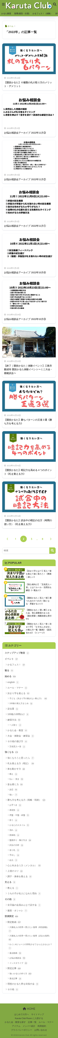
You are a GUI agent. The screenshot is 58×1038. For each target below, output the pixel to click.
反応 (13, 789)
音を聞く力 (15, 784)
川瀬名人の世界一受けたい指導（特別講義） (29, 929)
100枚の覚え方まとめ (20, 703)
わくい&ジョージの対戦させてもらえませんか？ (30, 946)
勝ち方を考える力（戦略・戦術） (26, 800)
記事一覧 (32, 1022)
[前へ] (7, 539)
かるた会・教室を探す (15, 1022)
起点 (13, 860)
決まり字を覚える (18, 693)
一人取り (15, 725)
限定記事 (14, 968)
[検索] (52, 550)
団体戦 (14, 835)
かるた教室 (6, 13)
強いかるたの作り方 (20, 973)
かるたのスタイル (18, 825)
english (12, 682)
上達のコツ (14, 871)
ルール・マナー (16, 687)
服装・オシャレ (16, 910)
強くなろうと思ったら (20, 758)
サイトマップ (37, 1014)
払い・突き (16, 779)
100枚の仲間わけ (17, 714)
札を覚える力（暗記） (20, 763)
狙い (12, 794)
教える (12, 888)
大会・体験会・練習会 (20, 736)
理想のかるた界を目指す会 (22, 984)
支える (10, 882)
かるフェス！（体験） (42, 13)
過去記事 (15, 978)
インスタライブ (18, 963)
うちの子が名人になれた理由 (23, 893)
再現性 (14, 810)
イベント (11, 659)
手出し (14, 855)
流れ (13, 830)
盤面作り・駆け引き (20, 840)
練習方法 (13, 720)
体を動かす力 (16, 769)
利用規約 (42, 1026)
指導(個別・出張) (21, 13)
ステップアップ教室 (16, 653)
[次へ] (50, 539)
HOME (30, 1008)
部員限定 (11, 916)
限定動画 (14, 922)
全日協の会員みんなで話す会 (23, 905)
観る (9, 670)
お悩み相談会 (17, 958)
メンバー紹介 (29, 1026)
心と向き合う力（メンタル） (23, 865)
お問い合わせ (40, 1030)
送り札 (14, 850)
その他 (10, 899)
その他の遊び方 (16, 741)
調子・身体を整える (19, 876)
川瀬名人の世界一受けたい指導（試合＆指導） (30, 938)
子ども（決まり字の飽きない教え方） (28, 698)
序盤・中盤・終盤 (18, 815)
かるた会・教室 (16, 730)
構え (13, 774)
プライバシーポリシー (21, 1030)
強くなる (11, 752)
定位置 (12, 709)
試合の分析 (16, 845)
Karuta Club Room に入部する (29, 1018)
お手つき (15, 805)
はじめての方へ (21, 1014)
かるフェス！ (16, 664)
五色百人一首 (16, 746)
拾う (13, 820)
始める (10, 676)
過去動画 (15, 953)
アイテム (16, 1026)
